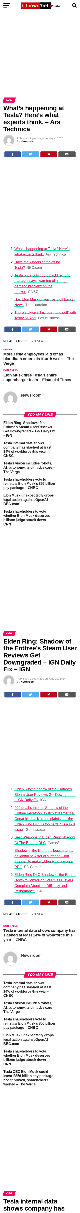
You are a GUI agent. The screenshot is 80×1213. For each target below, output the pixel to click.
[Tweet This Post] (30, 154)
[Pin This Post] (48, 154)
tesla (38, 341)
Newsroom (27, 141)
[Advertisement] (40, 56)
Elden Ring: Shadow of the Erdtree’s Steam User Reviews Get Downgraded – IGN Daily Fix (45, 794)
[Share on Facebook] (12, 154)
